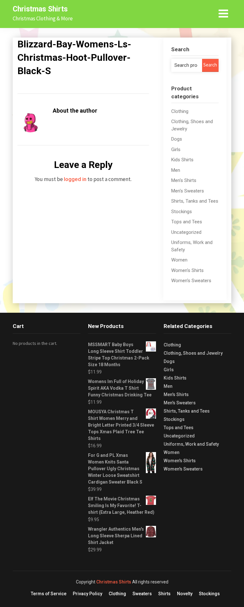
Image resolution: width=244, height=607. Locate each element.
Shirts (164, 593)
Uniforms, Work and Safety (191, 444)
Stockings (181, 211)
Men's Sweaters (187, 191)
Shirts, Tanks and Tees (194, 201)
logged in (75, 179)
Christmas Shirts (40, 9)
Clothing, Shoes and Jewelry (193, 353)
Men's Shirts (183, 180)
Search (210, 65)
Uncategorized (186, 232)
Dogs (176, 139)
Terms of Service (48, 593)
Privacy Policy (87, 593)
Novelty (185, 593)
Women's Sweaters (191, 280)
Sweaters (142, 593)
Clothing (179, 111)
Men (175, 170)
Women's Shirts (187, 270)
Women (179, 260)
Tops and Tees (186, 222)
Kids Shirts (182, 160)
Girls (175, 149)
